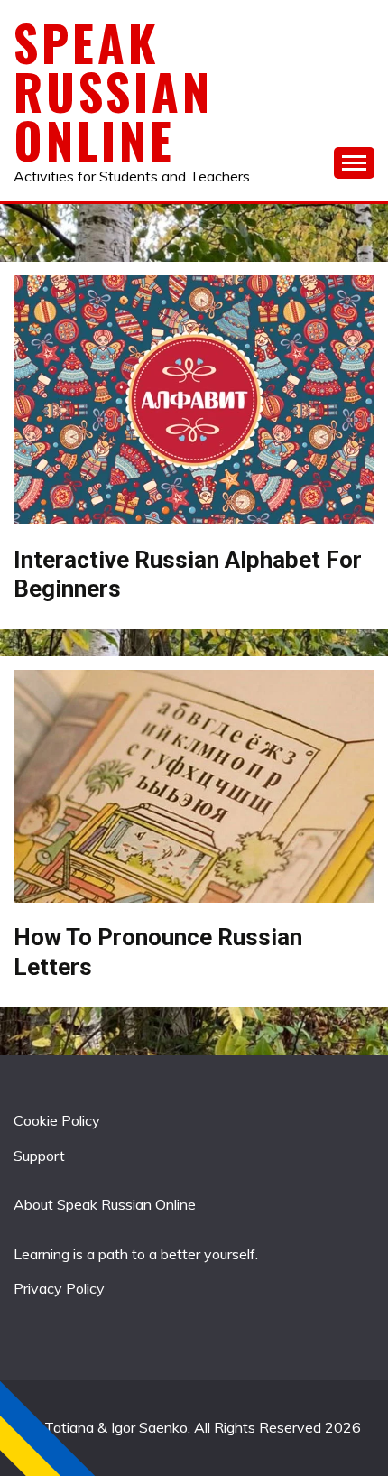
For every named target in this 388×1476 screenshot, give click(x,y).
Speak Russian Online (113, 91)
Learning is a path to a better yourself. (136, 1254)
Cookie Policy (57, 1120)
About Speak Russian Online (105, 1204)
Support (39, 1155)
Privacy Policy (59, 1288)
